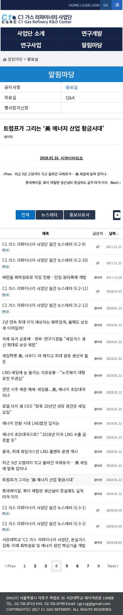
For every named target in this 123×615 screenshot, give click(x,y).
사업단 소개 (31, 33)
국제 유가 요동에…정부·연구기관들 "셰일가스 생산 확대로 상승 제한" (44, 342)
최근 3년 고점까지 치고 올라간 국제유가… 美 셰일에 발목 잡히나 (45, 465)
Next (112, 566)
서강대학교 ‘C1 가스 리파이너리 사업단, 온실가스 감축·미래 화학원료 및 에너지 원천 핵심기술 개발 (44, 542)
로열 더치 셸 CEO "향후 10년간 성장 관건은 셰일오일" (44, 409)
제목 (45, 233)
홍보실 (72, 87)
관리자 (8, 136)
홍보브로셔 (80, 215)
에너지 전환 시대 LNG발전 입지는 (30, 423)
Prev (11, 566)
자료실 (10, 97)
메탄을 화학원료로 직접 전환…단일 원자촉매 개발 (44, 277)
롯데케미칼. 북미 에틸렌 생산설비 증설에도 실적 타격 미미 (43, 494)
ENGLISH (106, 6)
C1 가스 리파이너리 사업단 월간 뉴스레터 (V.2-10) (45, 260)
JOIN (95, 5)
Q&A (70, 97)
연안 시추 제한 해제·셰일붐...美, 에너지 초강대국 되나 (44, 392)
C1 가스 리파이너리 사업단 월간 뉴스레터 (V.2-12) (45, 305)
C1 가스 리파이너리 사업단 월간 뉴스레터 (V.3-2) (44, 523)
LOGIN (85, 5)
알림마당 (92, 45)
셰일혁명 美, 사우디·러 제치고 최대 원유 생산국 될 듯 (45, 358)
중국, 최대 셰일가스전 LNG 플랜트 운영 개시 (40, 451)
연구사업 (31, 45)
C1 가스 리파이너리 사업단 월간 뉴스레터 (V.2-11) (45, 288)
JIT (98, 247)
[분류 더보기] (117, 215)
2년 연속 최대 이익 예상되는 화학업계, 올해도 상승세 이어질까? (45, 325)
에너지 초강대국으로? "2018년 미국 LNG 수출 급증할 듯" (44, 437)
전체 (25, 215)
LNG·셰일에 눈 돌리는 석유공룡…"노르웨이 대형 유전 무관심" (43, 375)
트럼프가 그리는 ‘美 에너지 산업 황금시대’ (53, 128)
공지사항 (12, 87)
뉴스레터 (49, 215)
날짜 (112, 233)
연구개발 (92, 33)
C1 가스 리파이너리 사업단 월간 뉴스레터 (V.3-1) (44, 507)
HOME (74, 5)
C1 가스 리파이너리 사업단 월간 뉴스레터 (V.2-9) (44, 244)
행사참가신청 (16, 108)
